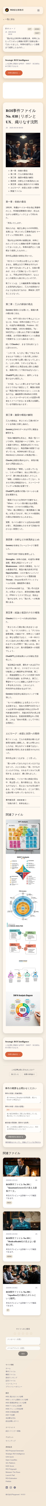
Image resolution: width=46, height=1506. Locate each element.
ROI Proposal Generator (15, 1451)
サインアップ (11, 1441)
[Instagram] (11, 1487)
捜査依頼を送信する (15, 1137)
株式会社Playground (12, 1494)
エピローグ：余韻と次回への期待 (24, 188)
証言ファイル (11, 1381)
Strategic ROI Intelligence (15, 1454)
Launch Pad (10, 1475)
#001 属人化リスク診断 (14, 1397)
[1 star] (15, 1334)
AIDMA (20, 452)
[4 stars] (27, 1334)
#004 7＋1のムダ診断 (14, 1406)
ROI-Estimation (11, 1478)
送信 (23, 1354)
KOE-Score (10, 1466)
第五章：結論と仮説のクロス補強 (24, 184)
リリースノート (11, 1384)
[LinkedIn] (7, 1487)
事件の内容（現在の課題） (15, 1108)
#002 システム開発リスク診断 (17, 1400)
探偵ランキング (11, 1378)
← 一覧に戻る (9, 19)
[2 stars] (19, 1334)
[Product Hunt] (15, 1487)
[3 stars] (23, 1334)
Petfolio (8, 1481)
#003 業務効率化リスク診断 (16, 1403)
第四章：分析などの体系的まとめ (24, 181)
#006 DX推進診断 (12, 1412)
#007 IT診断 (10, 1415)
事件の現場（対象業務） (14, 1093)
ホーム (8, 1368)
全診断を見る (11, 1418)
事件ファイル (11, 1371)
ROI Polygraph (11, 1469)
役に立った (15, 1074)
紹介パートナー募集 (13, 1431)
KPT (15, 319)
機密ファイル (11, 1374)
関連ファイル (16, 191)
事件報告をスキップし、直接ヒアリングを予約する (23, 1142)
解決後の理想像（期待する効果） (17, 1123)
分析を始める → (14, 73)
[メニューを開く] (39, 10)
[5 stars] (31, 1334)
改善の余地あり (29, 1074)
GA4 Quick (10, 1457)
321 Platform (10, 1463)
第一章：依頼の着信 (18, 171)
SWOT (10, 554)
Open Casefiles (11, 1460)
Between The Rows (13, 1472)
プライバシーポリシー (14, 1387)
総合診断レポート (12, 1421)
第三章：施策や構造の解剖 (21, 178)
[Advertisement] (23, 90)
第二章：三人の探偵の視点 (21, 174)
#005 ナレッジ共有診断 (14, 1409)
